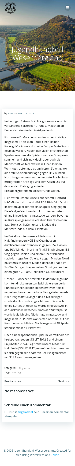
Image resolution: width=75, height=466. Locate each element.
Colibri (55, 455)
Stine (10, 113)
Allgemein (24, 368)
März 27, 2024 (26, 113)
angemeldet (25, 412)
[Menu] (68, 8)
